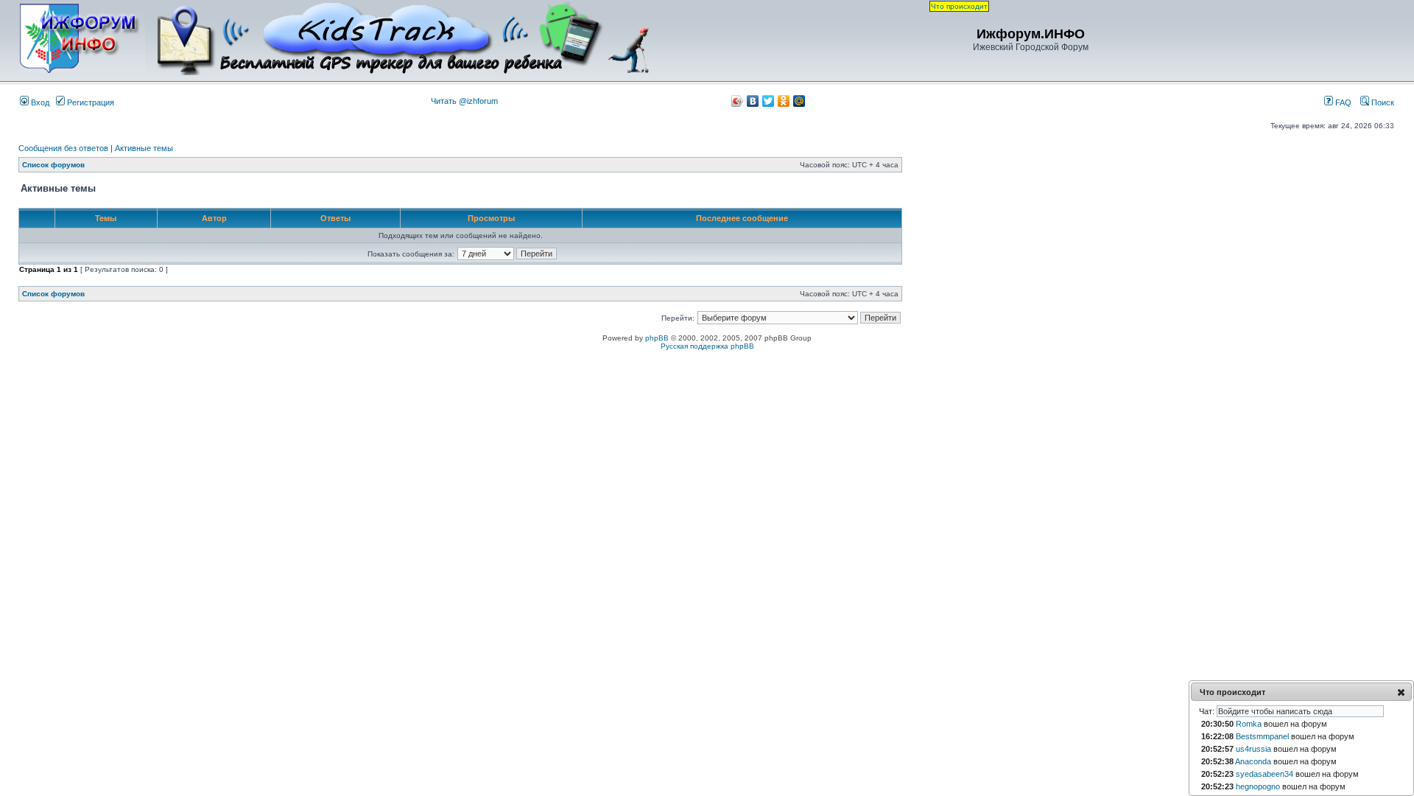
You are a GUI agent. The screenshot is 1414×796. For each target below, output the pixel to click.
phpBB (657, 338)
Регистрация (89, 102)
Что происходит (959, 6)
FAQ (1342, 102)
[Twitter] (768, 101)
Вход (39, 102)
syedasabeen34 (1264, 773)
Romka (1249, 723)
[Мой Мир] (799, 101)
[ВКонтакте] (753, 101)
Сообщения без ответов (63, 148)
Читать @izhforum (464, 101)
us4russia (1253, 748)
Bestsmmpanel (1262, 736)
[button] (1401, 692)
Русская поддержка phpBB (707, 346)
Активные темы (144, 148)
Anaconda (1253, 761)
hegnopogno (1258, 786)
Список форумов (53, 165)
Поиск (1381, 102)
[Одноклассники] (784, 101)
